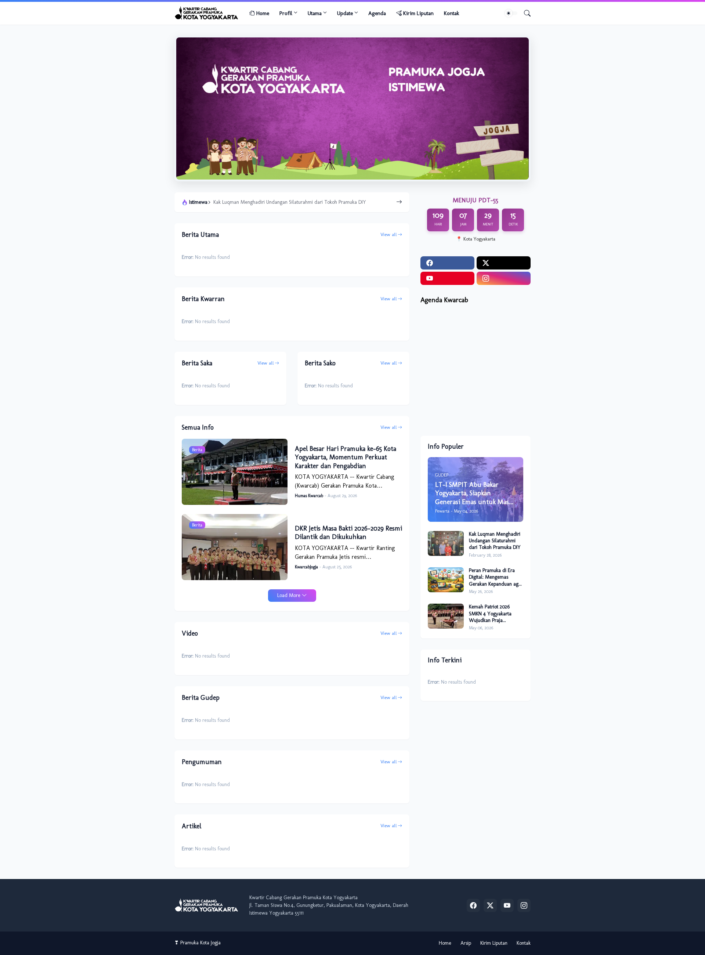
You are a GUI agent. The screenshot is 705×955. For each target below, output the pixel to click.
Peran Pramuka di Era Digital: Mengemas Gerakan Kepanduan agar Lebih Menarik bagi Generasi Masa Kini (302, 202)
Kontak (451, 13)
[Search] (524, 13)
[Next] (399, 202)
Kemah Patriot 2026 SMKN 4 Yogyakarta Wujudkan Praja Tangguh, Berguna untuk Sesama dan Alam (494, 614)
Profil (285, 13)
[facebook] (447, 263)
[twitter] (504, 263)
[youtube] (447, 278)
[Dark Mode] (511, 13)
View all (388, 234)
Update (345, 13)
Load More (288, 595)
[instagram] (504, 278)
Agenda (377, 13)
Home (262, 13)
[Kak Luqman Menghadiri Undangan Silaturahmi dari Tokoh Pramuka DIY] (446, 543)
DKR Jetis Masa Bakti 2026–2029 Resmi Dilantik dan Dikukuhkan (348, 532)
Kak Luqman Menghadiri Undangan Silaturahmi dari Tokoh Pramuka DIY (495, 540)
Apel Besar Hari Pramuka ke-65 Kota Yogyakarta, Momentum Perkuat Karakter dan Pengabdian (345, 457)
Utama (315, 13)
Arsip (465, 943)
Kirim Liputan (418, 13)
